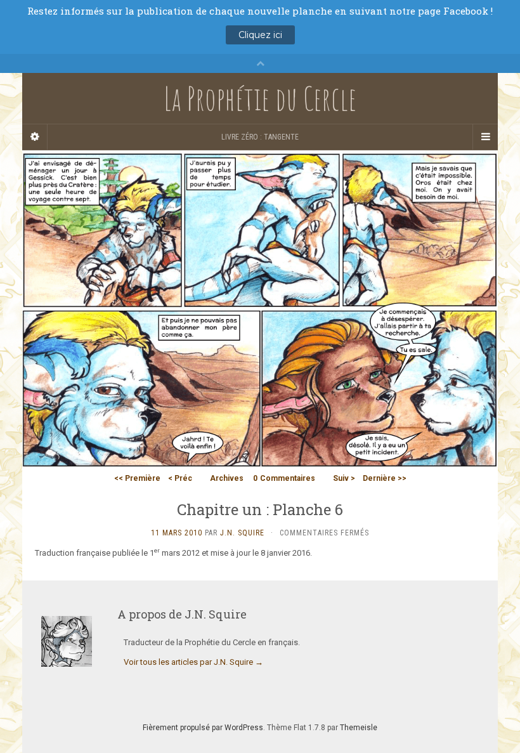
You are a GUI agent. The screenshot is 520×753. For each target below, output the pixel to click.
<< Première (137, 478)
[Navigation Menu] (485, 137)
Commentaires (284, 478)
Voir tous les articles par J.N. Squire (193, 662)
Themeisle (358, 727)
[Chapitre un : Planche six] (260, 308)
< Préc (180, 478)
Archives (227, 478)
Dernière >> (384, 478)
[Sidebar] (35, 137)
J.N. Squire (242, 532)
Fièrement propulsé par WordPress (203, 727)
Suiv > (344, 478)
